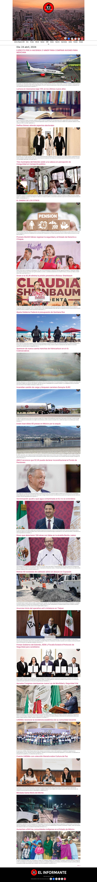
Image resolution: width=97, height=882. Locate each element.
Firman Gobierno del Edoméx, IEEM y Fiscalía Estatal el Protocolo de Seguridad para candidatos (45, 646)
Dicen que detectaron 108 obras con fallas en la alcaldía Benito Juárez (46, 535)
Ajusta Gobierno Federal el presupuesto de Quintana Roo (41, 312)
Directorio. (52, 876)
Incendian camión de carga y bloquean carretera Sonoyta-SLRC (44, 387)
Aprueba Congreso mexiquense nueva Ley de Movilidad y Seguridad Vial (47, 683)
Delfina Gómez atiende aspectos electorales (35, 125)
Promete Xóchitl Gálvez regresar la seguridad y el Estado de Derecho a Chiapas (46, 238)
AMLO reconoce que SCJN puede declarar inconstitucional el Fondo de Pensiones (47, 461)
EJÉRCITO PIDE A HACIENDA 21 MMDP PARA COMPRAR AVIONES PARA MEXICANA (47, 51)
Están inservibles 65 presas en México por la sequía (39, 424)
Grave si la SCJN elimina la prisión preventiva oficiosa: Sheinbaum (44, 276)
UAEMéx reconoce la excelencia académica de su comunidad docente (46, 720)
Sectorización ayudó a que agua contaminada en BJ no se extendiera (46, 499)
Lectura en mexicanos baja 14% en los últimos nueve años (41, 89)
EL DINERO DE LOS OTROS (28, 200)
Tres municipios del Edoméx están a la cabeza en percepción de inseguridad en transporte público (44, 163)
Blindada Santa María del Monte (30, 793)
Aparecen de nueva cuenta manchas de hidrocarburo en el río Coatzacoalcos (43, 349)
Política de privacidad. (47, 876)
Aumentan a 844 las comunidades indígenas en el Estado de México (45, 829)
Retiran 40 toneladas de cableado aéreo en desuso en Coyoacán (44, 572)
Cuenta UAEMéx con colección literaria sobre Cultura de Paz (42, 756)
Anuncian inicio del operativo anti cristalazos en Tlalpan (40, 608)
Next (78, 865)
